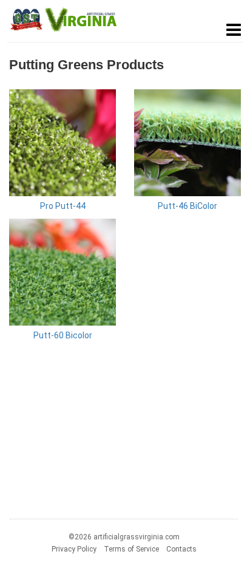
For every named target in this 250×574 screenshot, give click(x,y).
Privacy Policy (74, 549)
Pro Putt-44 (63, 206)
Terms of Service (131, 549)
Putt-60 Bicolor (62, 335)
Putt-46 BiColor (187, 206)
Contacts (181, 549)
